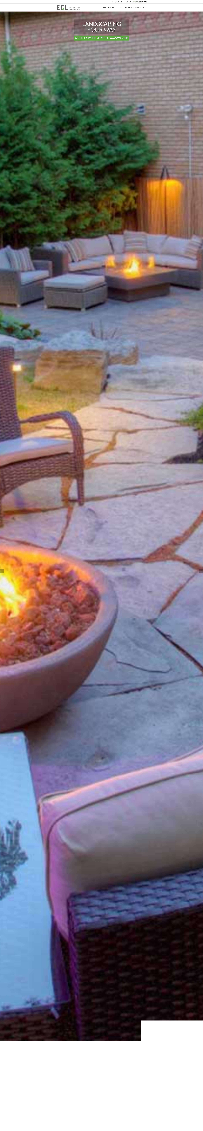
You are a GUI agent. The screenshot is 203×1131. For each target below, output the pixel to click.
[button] (2, 571)
